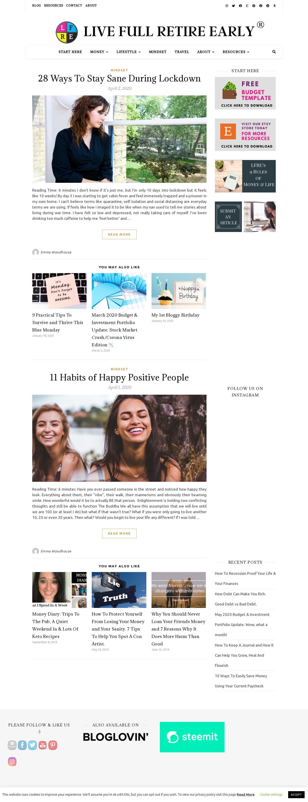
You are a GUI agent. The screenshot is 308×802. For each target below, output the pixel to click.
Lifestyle (127, 52)
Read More (119, 234)
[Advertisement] (245, 308)
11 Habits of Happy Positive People (119, 377)
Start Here (70, 52)
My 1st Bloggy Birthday (176, 315)
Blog (36, 5)
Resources (53, 5)
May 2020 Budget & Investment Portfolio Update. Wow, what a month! (242, 624)
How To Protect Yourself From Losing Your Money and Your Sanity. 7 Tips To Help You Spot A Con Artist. (118, 629)
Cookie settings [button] (271, 794)
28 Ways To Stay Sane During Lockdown (119, 78)
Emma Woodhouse (56, 252)
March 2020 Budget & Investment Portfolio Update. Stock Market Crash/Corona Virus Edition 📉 (115, 330)
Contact (74, 5)
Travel (182, 52)
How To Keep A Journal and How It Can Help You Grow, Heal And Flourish (244, 655)
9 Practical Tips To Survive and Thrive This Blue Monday (57, 322)
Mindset (158, 52)
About (91, 5)
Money (97, 52)
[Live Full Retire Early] (154, 28)
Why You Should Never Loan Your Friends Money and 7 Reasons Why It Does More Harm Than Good (179, 629)
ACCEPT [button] (296, 794)
